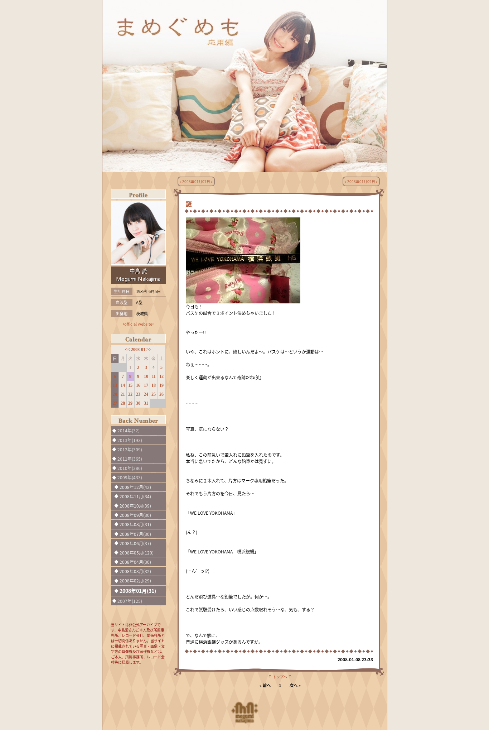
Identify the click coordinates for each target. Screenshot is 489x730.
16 (138, 385)
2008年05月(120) (137, 552)
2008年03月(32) (135, 571)
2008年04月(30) (135, 562)
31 (146, 403)
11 (154, 376)
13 (115, 385)
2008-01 (138, 349)
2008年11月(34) (135, 496)
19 (161, 385)
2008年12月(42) (135, 487)
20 (115, 394)
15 (130, 385)
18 (153, 385)
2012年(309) (129, 449)
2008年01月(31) (138, 590)
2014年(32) (128, 430)
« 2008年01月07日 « (196, 181)
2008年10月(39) (135, 506)
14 (123, 385)
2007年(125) (129, 601)
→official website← (138, 324)
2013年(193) (129, 440)
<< (128, 349)
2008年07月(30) (135, 534)
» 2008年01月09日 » (361, 181)
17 (146, 385)
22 (130, 394)
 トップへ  (280, 676)
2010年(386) (129, 468)
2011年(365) (129, 459)
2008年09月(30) (135, 515)
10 (146, 376)
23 (138, 394)
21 (123, 394)
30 (138, 403)
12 (161, 376)
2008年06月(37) (135, 543)
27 (115, 403)
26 (161, 394)
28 (123, 403)
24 (146, 394)
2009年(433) (129, 477)
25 (153, 394)
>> (148, 349)
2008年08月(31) (135, 524)
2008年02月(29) (135, 580)
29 (130, 403)
